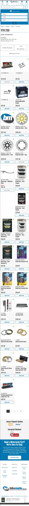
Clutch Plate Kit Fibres (21, 341)
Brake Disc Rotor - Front (21, 128)
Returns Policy (24, 477)
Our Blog (14, 470)
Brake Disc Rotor (5, 128)
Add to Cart (21, 82)
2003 (12, 26)
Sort (21, 46)
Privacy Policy (24, 473)
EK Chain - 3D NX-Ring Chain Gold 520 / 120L (21, 369)
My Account (5, 467)
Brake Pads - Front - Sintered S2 (6, 235)
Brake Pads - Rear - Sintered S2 (5, 262)
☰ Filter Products (7, 47)
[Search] (25, 6)
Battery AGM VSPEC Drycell (20, 102)
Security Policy (24, 482)
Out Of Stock (7, 82)
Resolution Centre (4, 476)
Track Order (4, 471)
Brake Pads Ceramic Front (22, 261)
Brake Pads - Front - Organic (20, 182)
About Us (14, 467)
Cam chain (3, 315)
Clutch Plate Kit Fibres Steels (6, 369)
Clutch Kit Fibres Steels (6, 341)
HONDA (7, 26)
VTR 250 (18, 26)
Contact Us (14, 473)
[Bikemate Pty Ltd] (14, 1)
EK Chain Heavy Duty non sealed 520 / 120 (6, 396)
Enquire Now (14, 457)
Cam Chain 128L (19, 315)
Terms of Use (24, 468)
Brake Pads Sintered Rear (22, 288)
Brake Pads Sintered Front (6, 289)
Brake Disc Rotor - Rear (21, 155)
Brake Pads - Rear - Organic (20, 235)
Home (2, 26)
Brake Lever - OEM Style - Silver (7, 182)
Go (14, 23)
